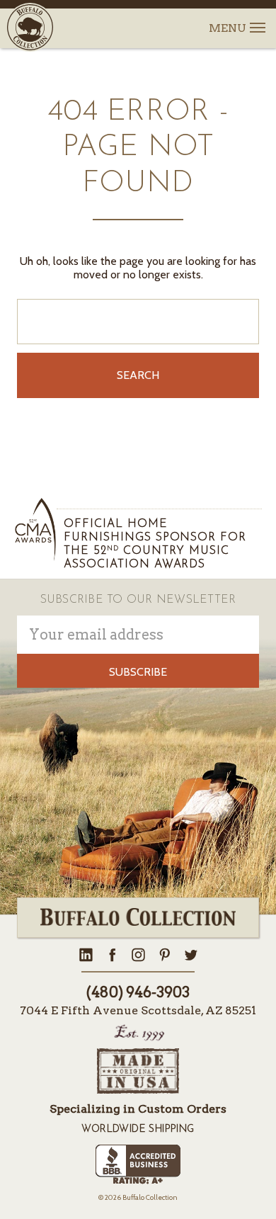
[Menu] (256, 19)
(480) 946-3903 (138, 992)
